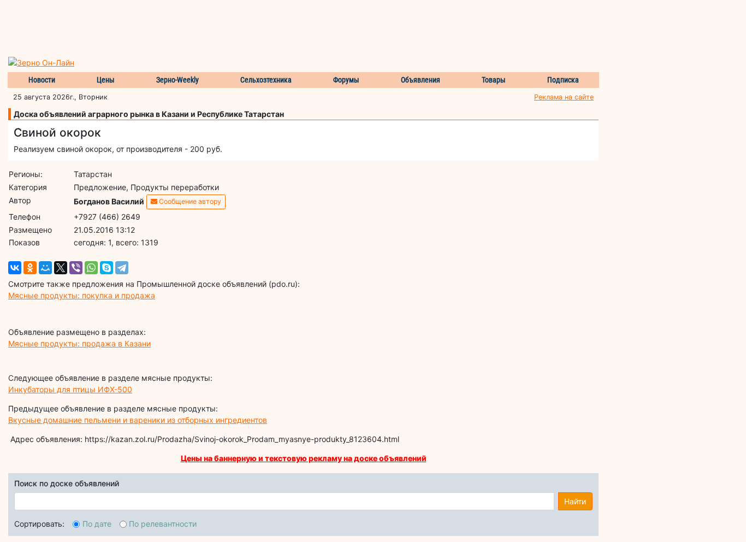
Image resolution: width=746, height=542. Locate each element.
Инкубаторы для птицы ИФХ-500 (70, 389)
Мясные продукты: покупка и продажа (81, 295)
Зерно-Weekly (177, 79)
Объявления (420, 79)
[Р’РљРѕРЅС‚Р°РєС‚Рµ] (14, 267)
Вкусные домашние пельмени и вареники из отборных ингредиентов (137, 420)
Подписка (563, 79)
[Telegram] (121, 267)
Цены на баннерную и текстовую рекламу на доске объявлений (304, 458)
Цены (106, 79)
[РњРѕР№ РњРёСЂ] (45, 267)
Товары (494, 79)
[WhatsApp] (91, 267)
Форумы (346, 79)
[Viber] (75, 267)
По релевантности (163, 523)
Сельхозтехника (266, 79)
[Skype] (106, 267)
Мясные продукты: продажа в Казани (79, 343)
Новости (41, 79)
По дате (96, 523)
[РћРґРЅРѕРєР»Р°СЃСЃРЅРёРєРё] (30, 267)
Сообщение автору (189, 201)
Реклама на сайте (564, 97)
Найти (575, 501)
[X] (60, 267)
